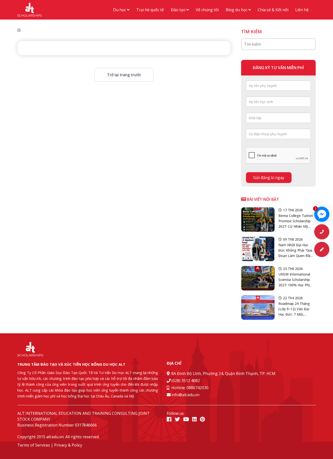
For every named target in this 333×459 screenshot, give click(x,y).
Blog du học (237, 9)
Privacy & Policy (68, 445)
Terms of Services (33, 445)
